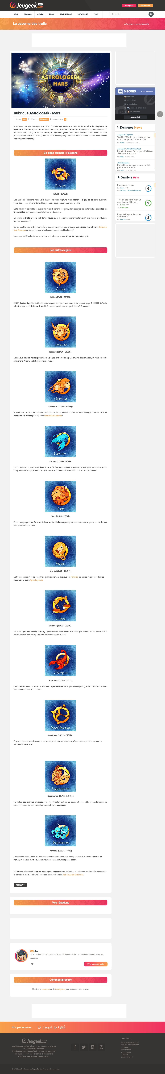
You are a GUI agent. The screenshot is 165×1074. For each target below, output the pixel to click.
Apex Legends (36, 580)
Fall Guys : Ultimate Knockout (130, 191)
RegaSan (123, 219)
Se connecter (145, 5)
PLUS (96, 14)
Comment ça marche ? (130, 1042)
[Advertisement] (79, 40)
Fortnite (74, 577)
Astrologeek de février (73, 875)
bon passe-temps (125, 185)
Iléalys (122, 188)
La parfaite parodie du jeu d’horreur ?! (129, 215)
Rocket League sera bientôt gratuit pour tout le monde (133, 166)
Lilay (24, 119)
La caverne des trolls (141, 24)
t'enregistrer (60, 989)
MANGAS (28, 14)
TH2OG (122, 205)
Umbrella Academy (53, 416)
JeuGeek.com (23, 1069)
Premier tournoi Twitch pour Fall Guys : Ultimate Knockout (135, 152)
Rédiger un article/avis (130, 1045)
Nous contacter (127, 1057)
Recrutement (126, 1050)
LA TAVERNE (83, 14)
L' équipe (124, 1047)
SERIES (40, 14)
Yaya (121, 157)
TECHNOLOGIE (66, 14)
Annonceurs (126, 1052)
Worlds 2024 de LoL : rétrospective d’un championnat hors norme (133, 138)
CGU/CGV (124, 1055)
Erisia (39, 1069)
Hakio (122, 143)
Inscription (129, 5)
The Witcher (124, 207)
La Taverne (128, 24)
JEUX (16, 14)
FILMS (51, 14)
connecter (46, 989)
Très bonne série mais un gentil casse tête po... (129, 201)
